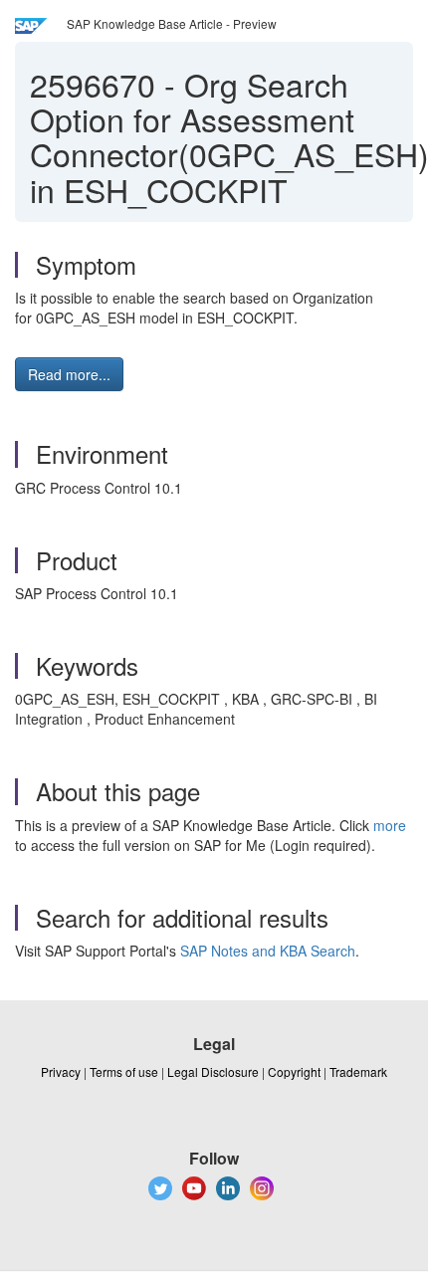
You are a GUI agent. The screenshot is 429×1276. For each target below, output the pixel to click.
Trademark (358, 1071)
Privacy (61, 1071)
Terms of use (124, 1071)
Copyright (294, 1071)
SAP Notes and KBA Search (267, 950)
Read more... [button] (69, 374)
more (389, 825)
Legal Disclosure (213, 1071)
